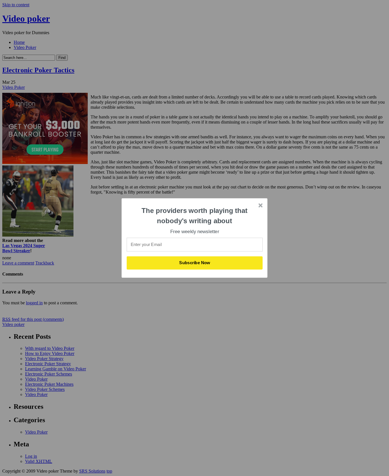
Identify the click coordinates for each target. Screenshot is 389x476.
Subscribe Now (194, 263)
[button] (195, 215)
